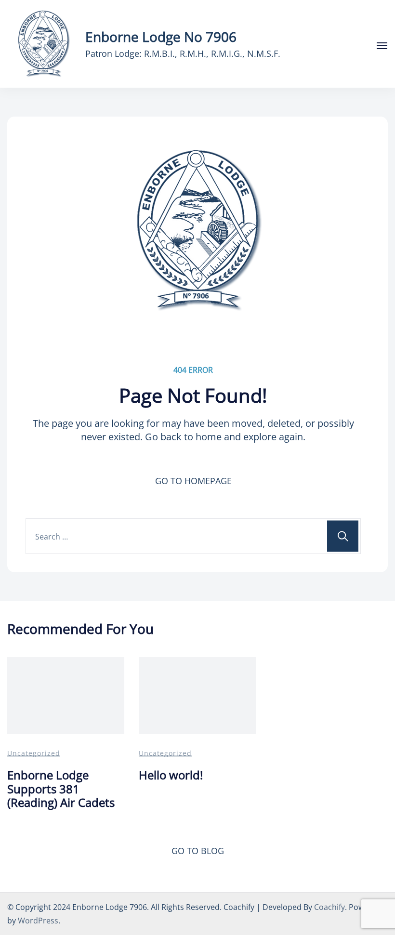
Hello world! (171, 775)
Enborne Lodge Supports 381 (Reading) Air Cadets (61, 788)
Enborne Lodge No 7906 (161, 36)
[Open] (382, 46)
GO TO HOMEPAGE (193, 481)
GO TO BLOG (197, 850)
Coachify (329, 907)
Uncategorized (33, 753)
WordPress (38, 920)
